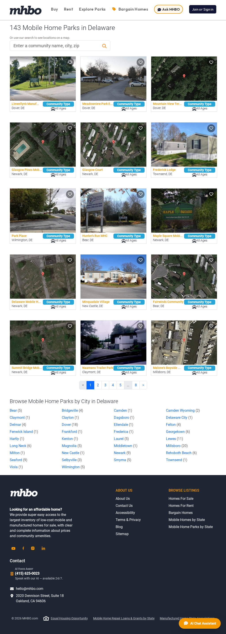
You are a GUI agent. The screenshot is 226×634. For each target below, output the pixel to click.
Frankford (72, 432)
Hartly (17, 439)
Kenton (70, 439)
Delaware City (179, 417)
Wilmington (73, 467)
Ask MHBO (171, 9)
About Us (123, 498)
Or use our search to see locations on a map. (40, 38)
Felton (173, 425)
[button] (70, 62)
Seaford (18, 460)
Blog (119, 527)
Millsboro (177, 446)
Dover (70, 425)
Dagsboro (124, 417)
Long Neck (21, 446)
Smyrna (122, 460)
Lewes (174, 439)
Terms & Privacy (128, 520)
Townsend (176, 460)
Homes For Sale (181, 498)
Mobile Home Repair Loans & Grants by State (123, 618)
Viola (16, 467)
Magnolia (72, 446)
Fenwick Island (24, 432)
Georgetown (178, 432)
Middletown (125, 446)
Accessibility (125, 513)
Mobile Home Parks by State (191, 527)
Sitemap (122, 534)
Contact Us (124, 506)
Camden (123, 410)
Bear (16, 410)
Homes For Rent (181, 506)
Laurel (121, 439)
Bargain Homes (181, 513)
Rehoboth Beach (181, 453)
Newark (122, 453)
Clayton (70, 417)
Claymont (20, 417)
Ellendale (123, 425)
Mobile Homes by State (187, 520)
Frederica (124, 432)
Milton (17, 453)
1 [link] (90, 385)
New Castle (73, 453)
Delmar (18, 425)
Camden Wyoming (183, 410)
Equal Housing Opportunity (69, 618)
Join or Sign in (202, 9)
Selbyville (72, 460)
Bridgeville (72, 410)
